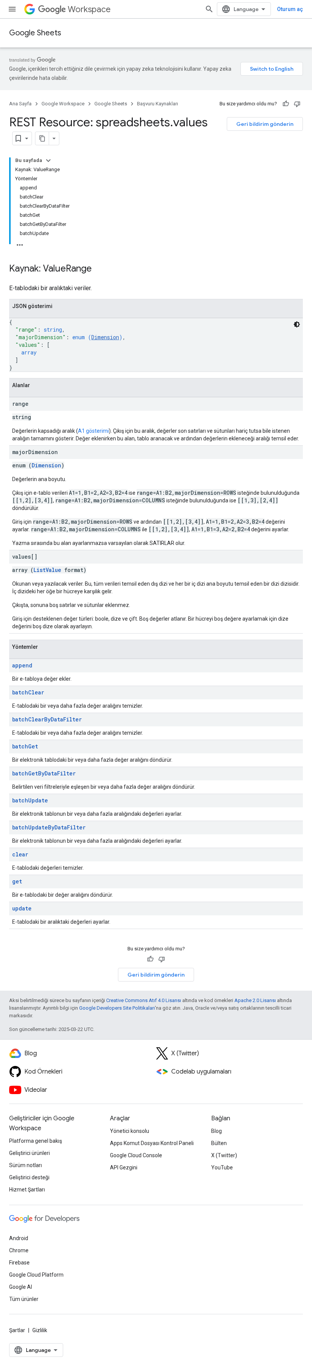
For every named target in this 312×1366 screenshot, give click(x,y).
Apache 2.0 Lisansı (255, 1000)
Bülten (219, 1143)
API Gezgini (123, 1167)
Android (18, 1238)
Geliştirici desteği (29, 1177)
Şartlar (17, 1330)
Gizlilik (39, 1330)
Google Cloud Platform (36, 1275)
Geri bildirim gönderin (264, 124)
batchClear (28, 692)
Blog (216, 1131)
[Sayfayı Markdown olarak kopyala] (42, 138)
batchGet (25, 746)
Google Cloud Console (136, 1155)
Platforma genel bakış (35, 1141)
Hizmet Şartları (27, 1190)
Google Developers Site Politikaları (117, 1008)
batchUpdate (30, 800)
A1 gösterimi (93, 431)
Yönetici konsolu (129, 1131)
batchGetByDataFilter (44, 773)
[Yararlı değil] (297, 104)
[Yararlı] (285, 104)
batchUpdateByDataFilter (49, 827)
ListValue (47, 569)
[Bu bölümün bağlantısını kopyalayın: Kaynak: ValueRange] (99, 269)
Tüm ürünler (23, 1299)
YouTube (222, 1167)
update (22, 908)
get (17, 881)
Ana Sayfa (20, 103)
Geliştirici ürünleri (29, 1153)
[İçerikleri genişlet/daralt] (48, 160)
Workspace (89, 9)
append (22, 665)
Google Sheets (35, 33)
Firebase (19, 1263)
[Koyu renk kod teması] (297, 324)
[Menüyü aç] (12, 9)
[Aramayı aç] (209, 9)
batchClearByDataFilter (47, 719)
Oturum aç (290, 9)
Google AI (20, 1287)
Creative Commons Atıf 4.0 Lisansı (143, 1000)
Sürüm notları (25, 1165)
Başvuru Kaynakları (157, 103)
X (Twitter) (224, 1155)
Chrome (19, 1250)
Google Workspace (62, 103)
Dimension (105, 337)
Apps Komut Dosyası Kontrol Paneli (152, 1143)
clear (20, 854)
